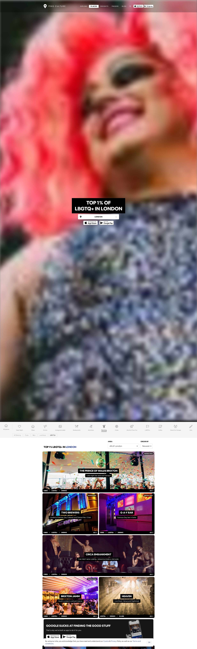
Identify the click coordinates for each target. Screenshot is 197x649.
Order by (145, 441)
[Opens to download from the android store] (148, 6)
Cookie (106, 641)
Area (110, 441)
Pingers (115, 6)
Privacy (113, 641)
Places (94, 6)
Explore (83, 6)
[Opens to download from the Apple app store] (138, 6)
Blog (124, 6)
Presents (104, 6)
